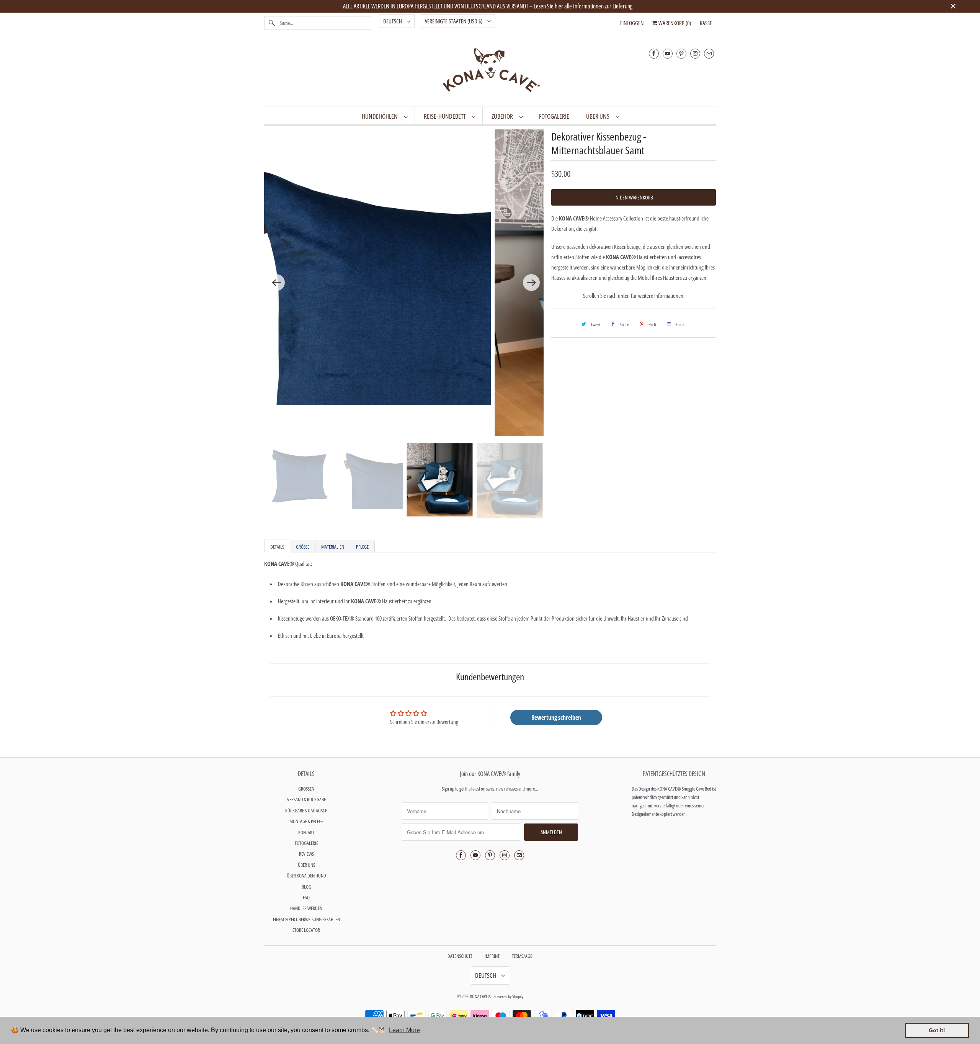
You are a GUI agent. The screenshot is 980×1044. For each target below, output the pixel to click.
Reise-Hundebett (446, 116)
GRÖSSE (302, 546)
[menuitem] (384, 115)
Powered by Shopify (508, 996)
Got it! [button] (937, 1030)
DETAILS (277, 546)
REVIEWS (306, 853)
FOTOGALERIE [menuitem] (554, 116)
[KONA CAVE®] (490, 71)
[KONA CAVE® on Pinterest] (681, 53)
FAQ (306, 897)
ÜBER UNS (599, 116)
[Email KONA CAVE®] (709, 53)
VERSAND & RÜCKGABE (306, 799)
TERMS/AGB (522, 956)
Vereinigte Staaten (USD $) (454, 21)
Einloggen (632, 23)
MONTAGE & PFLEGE (306, 821)
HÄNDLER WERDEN (306, 908)
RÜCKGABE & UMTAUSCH (306, 810)
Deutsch (393, 21)
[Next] (531, 282)
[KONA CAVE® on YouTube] (668, 53)
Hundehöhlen (381, 116)
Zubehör (503, 116)
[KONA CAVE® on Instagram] (695, 53)
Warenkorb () (674, 23)
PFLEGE (362, 546)
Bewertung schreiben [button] (556, 717)
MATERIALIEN (332, 546)
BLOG (306, 886)
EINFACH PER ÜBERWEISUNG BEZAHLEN (306, 919)
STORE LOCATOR (306, 929)
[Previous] (276, 282)
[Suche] (271, 23)
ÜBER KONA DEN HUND (306, 875)
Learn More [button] (404, 1030)
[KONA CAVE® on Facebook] (654, 53)
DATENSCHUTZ (460, 956)
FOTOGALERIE (306, 843)
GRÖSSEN (306, 788)
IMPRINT (492, 956)
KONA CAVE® (481, 996)
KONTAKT (306, 832)
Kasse (706, 23)
